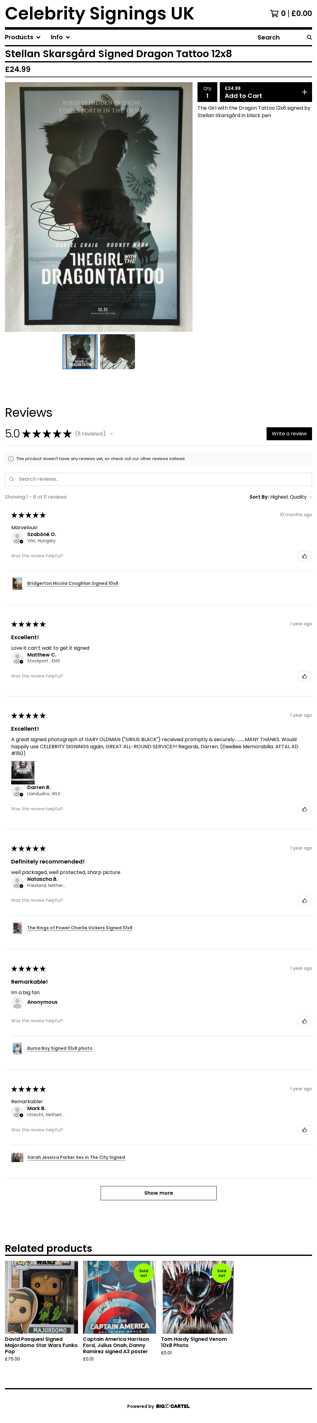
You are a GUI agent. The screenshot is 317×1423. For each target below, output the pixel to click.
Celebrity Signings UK (99, 13)
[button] (111, 433)
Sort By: (259, 496)
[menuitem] (23, 37)
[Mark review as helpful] (304, 556)
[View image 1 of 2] (80, 351)
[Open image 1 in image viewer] (99, 207)
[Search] (310, 37)
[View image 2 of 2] (117, 351)
